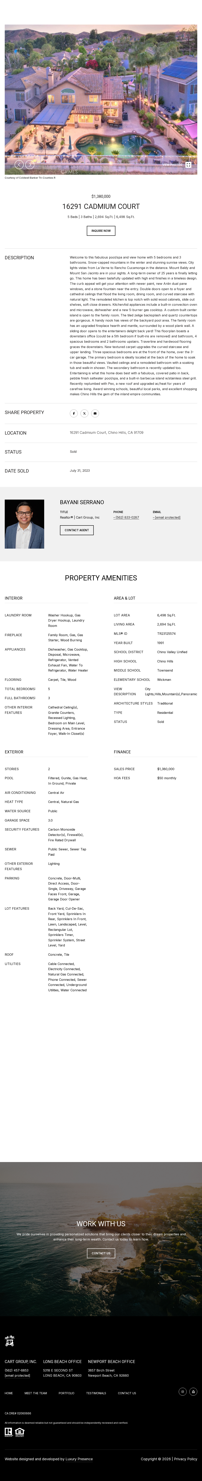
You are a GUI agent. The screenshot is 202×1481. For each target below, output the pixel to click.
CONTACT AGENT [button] (77, 530)
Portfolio (66, 1393)
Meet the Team (36, 1393)
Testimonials (96, 1393)
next (29, 164)
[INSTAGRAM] (183, 1392)
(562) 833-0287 (127, 517)
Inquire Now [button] (101, 230)
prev (19, 164)
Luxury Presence (79, 1459)
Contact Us (127, 1393)
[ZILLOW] (193, 1392)
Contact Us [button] (101, 1253)
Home (9, 1393)
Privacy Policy (185, 1459)
